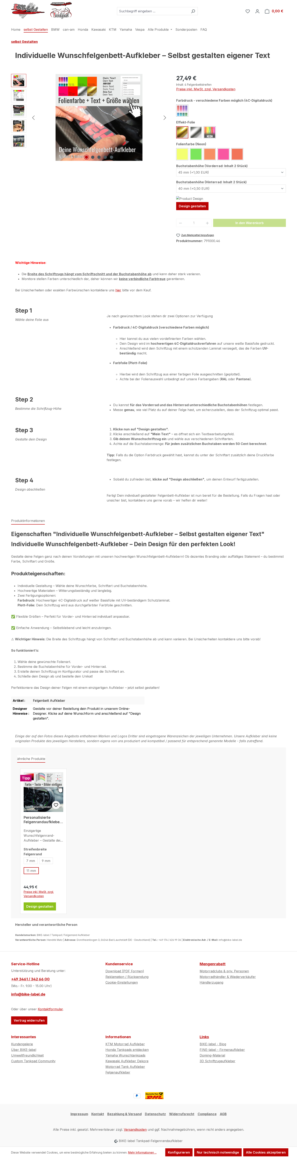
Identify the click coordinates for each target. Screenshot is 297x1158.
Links (204, 1037)
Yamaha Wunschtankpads (125, 1055)
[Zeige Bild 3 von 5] (99, 157)
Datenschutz (155, 1114)
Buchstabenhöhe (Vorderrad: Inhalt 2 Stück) (212, 166)
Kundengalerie (22, 1044)
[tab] (28, 521)
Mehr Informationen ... (142, 1152)
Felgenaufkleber (117, 1072)
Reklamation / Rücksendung (126, 977)
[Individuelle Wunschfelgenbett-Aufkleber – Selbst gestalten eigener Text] (99, 117)
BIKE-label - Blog (213, 1044)
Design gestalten (192, 206)
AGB (223, 1114)
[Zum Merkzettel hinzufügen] (56, 805)
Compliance (207, 1114)
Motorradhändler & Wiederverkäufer (228, 977)
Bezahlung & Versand (124, 1114)
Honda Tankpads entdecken (127, 1050)
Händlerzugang (211, 982)
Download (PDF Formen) (124, 971)
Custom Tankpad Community (33, 1061)
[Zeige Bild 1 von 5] (86, 157)
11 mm (31, 871)
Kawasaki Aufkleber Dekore (126, 1061)
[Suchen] (193, 11)
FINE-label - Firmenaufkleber (222, 1050)
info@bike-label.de (28, 994)
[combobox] (153, 11)
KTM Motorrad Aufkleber (125, 1044)
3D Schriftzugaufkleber (217, 1061)
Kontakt (97, 1114)
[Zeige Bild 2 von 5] (92, 157)
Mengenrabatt (212, 964)
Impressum (79, 1114)
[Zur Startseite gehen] (41, 10)
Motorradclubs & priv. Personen (224, 971)
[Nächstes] (165, 117)
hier (118, 290)
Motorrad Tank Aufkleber (125, 1067)
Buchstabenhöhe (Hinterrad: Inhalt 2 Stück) (211, 182)
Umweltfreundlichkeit (27, 1055)
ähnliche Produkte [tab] (31, 759)
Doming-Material (212, 1055)
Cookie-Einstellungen (121, 982)
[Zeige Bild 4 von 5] (105, 157)
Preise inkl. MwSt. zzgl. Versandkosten (205, 89)
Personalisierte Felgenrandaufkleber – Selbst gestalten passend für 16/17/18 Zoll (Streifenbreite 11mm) (42, 819)
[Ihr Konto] (257, 11)
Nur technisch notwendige (218, 1152)
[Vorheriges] (33, 117)
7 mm (30, 861)
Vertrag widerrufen (29, 1020)
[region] (89, 117)
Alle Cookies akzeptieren (266, 1152)
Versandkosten (135, 1129)
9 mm (46, 861)
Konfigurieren (179, 1152)
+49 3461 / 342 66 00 (30, 979)
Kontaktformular (50, 1009)
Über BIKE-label (23, 1050)
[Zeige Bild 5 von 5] (111, 157)
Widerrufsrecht (181, 1114)
